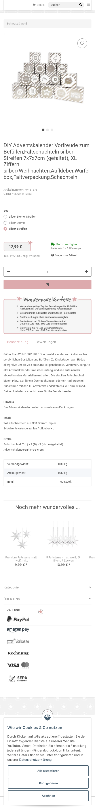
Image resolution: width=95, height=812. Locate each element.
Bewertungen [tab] (46, 342)
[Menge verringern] (8, 271)
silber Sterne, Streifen (22, 216)
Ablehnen (48, 795)
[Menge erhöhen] (86, 271)
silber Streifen (18, 228)
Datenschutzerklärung (35, 759)
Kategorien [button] (12, 587)
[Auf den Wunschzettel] (82, 43)
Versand (34, 256)
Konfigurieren (48, 783)
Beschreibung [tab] (17, 342)
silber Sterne (17, 222)
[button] (47, 599)
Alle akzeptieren (48, 770)
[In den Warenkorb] (47, 284)
